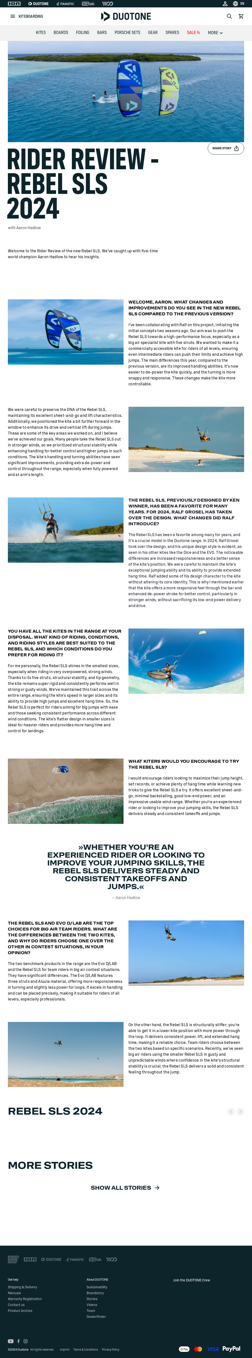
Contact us (16, 1305)
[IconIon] (14, 3)
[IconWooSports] (107, 3)
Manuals (14, 1293)
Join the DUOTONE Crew (191, 1280)
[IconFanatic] (65, 3)
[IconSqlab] (88, 3)
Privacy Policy (110, 1349)
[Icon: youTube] (11, 1341)
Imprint (64, 1349)
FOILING (82, 33)
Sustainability (97, 1287)
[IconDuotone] (38, 3)
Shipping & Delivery (22, 1287)
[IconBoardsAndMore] (13, 1259)
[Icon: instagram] (26, 1341)
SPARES (172, 33)
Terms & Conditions (85, 1349)
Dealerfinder (96, 1317)
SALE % (193, 33)
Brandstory (95, 1293)
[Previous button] (231, 1111)
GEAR (153, 33)
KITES (41, 33)
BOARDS (61, 33)
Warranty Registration (25, 1299)
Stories (92, 1299)
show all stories (121, 1188)
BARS (102, 33)
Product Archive (20, 1311)
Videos (92, 1305)
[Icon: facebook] (18, 1341)
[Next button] (240, 1111)
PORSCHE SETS (127, 33)
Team (91, 1311)
